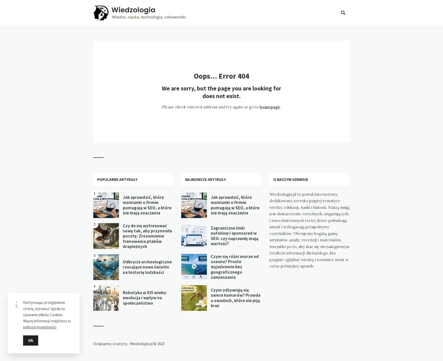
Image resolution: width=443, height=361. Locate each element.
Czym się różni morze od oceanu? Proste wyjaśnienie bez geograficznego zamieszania (235, 267)
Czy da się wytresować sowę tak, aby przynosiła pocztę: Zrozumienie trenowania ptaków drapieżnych (147, 236)
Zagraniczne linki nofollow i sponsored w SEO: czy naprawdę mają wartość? (234, 235)
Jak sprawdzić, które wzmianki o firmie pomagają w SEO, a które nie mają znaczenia (147, 205)
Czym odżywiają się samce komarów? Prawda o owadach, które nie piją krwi (235, 297)
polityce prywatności (39, 327)
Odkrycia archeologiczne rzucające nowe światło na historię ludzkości (147, 267)
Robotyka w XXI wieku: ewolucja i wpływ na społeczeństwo (145, 298)
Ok (30, 340)
